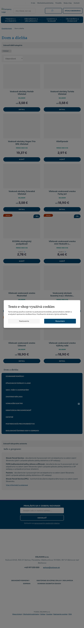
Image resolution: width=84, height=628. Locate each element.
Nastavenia (24, 321)
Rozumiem (60, 321)
